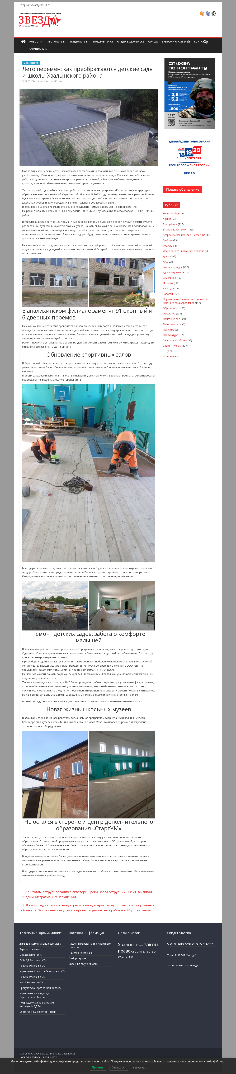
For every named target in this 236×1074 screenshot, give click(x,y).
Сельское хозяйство (175, 340)
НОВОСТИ (35, 41)
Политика (168, 329)
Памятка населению (80, 952)
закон (151, 944)
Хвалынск (128, 945)
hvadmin (44, 81)
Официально (38, 48)
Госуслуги (168, 245)
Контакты (201, 41)
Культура (168, 288)
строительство (143, 951)
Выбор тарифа (77, 958)
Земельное (169, 277)
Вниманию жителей (176, 41)
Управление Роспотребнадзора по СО (42, 971)
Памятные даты (172, 319)
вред (141, 945)
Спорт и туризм (172, 345)
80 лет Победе (171, 213)
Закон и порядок (172, 267)
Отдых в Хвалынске (130, 41)
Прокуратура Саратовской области (40, 988)
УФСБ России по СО (31, 982)
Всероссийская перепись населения (184, 235)
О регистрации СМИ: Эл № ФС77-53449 (190, 943)
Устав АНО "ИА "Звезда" (181, 955)
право (124, 951)
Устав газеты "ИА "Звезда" (183, 965)
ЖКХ (165, 261)
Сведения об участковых (83, 963)
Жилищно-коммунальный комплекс (40, 943)
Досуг (166, 256)
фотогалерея (57, 41)
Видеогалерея (79, 41)
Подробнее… (139, 1067)
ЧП (164, 351)
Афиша (153, 41)
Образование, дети (31, 954)
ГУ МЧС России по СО (32, 965)
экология (125, 956)
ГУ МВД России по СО (33, 960)
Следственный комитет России (38, 1011)
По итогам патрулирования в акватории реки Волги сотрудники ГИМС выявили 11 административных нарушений (86, 894)
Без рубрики (170, 224)
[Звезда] (23, 41)
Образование (31, 62)
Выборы (168, 240)
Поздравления (103, 41)
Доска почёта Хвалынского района (183, 251)
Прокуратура (170, 335)
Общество (169, 313)
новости (168, 293)
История (168, 283)
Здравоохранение (173, 272)
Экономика (169, 356)
